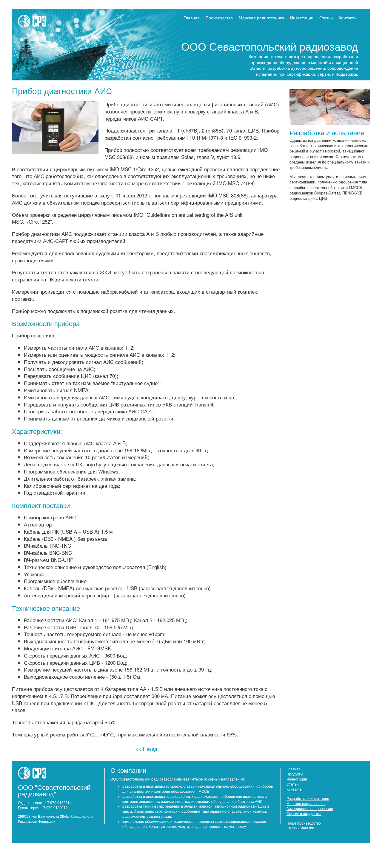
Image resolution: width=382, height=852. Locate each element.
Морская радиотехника (261, 18)
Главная (192, 18)
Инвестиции (301, 18)
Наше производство (303, 823)
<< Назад (146, 748)
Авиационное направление (309, 809)
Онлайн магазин (300, 828)
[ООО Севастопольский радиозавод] (39, 25)
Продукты (294, 774)
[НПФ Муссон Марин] (39, 777)
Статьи (326, 18)
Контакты (348, 18)
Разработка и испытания (326, 132)
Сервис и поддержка (303, 814)
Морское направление (305, 804)
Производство (219, 18)
